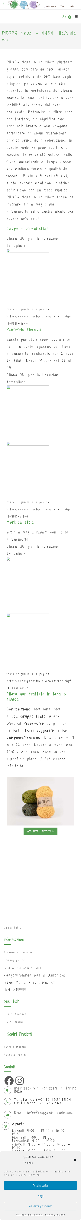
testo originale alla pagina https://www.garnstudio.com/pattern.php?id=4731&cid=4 (39, 681)
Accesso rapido (15, 1055)
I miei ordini (13, 1022)
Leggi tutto (13, 927)
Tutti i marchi (15, 1047)
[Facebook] (8, 1079)
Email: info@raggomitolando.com (43, 1112)
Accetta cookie (40, 1185)
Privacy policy (14, 960)
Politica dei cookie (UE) (22, 968)
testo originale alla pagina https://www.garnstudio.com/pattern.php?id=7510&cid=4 (39, 509)
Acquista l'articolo (40, 831)
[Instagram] (19, 1079)
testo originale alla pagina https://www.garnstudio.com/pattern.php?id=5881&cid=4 (39, 316)
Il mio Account (15, 1014)
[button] (75, 1160)
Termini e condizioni (20, 952)
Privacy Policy (55, 1214)
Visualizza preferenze (40, 1206)
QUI (23, 238)
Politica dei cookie (29, 1214)
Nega (40, 1196)
